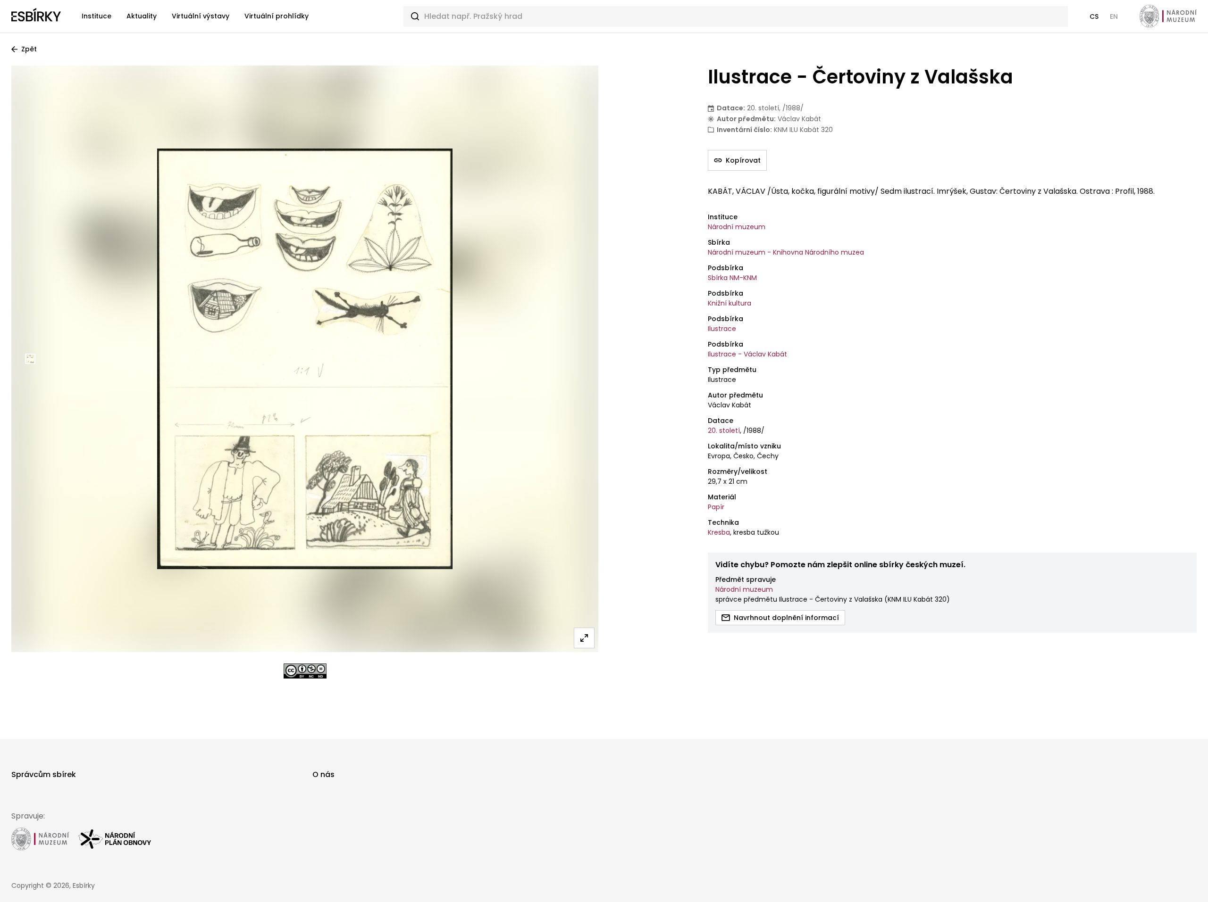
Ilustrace (722, 328)
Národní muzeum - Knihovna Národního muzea (786, 252)
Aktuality (141, 16)
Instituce (96, 16)
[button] (1094, 16)
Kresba (719, 532)
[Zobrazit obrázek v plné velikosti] (584, 638)
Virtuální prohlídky (276, 16)
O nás (323, 774)
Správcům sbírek (43, 774)
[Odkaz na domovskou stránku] (36, 16)
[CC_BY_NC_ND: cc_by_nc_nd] (305, 671)
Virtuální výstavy (200, 16)
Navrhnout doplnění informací (786, 617)
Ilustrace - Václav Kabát (747, 354)
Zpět (29, 49)
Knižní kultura (729, 303)
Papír (716, 507)
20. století (724, 430)
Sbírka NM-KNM (732, 277)
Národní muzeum (736, 227)
